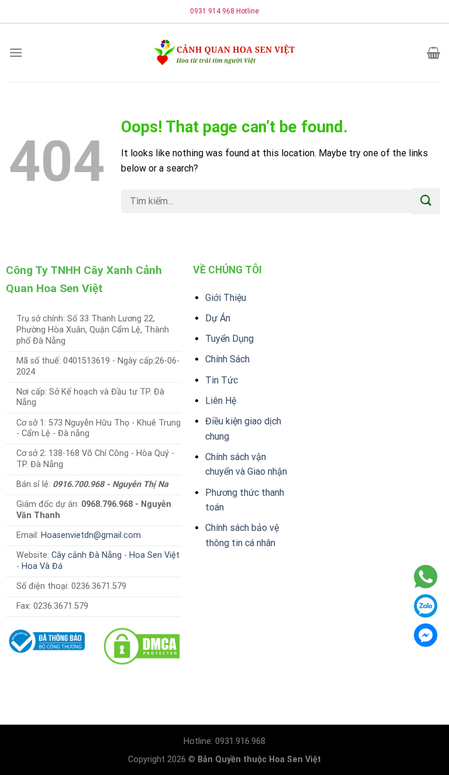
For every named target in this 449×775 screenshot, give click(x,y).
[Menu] (16, 52)
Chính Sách (227, 359)
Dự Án (217, 318)
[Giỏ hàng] (433, 53)
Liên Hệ (220, 400)
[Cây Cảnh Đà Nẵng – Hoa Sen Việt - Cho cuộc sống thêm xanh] (224, 52)
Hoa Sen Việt (154, 555)
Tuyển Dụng (229, 338)
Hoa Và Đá (42, 566)
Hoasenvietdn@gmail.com (91, 535)
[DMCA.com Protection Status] (141, 645)
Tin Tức (221, 380)
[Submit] (426, 201)
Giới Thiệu (225, 297)
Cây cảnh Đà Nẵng (86, 555)
